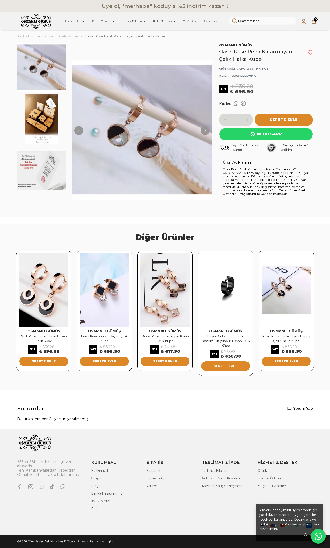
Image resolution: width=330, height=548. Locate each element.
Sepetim (153, 471)
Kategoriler (73, 21)
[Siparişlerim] (303, 21)
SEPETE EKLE (284, 120)
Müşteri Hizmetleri (272, 486)
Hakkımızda (100, 471)
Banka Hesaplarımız (106, 493)
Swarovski (210, 21)
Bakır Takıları (162, 21)
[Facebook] (19, 486)
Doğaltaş (190, 21)
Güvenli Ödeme (269, 478)
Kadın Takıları (132, 21)
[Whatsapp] (63, 486)
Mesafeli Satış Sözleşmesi (222, 486)
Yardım (152, 486)
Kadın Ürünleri (29, 36)
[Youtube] (41, 486)
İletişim (96, 478)
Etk (94, 509)
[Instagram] (30, 486)
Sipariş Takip (156, 478)
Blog (95, 486)
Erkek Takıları (101, 21)
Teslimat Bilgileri (214, 471)
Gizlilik (262, 471)
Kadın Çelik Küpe (63, 36)
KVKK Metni (100, 501)
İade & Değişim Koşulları (221, 478)
